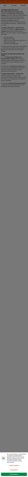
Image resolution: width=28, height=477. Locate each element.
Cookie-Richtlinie (10, 462)
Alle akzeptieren (14, 474)
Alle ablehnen (14, 470)
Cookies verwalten (14, 465)
